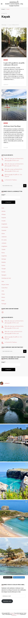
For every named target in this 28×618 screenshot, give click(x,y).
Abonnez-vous (7, 601)
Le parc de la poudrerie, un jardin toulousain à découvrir (14, 64)
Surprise (3, 217)
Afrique (3, 214)
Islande (3, 211)
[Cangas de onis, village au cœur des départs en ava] (14, 405)
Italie (2, 208)
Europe (3, 271)
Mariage (3, 259)
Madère (3, 262)
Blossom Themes (16, 614)
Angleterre (4, 246)
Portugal (3, 303)
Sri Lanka (4, 240)
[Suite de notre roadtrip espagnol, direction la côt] (14, 518)
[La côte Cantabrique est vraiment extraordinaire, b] (14, 480)
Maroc (3, 297)
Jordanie (3, 243)
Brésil (2, 300)
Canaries (3, 230)
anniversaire (4, 227)
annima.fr (14, 1)
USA (2, 291)
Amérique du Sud (6, 278)
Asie (2, 281)
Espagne (3, 275)
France (5, 123)
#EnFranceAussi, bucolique (12, 126)
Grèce (3, 233)
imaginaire (4, 224)
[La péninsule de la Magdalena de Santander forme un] (14, 556)
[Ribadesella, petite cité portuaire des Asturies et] (14, 443)
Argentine (4, 256)
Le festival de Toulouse (11, 180)
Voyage (3, 268)
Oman (3, 294)
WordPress (14, 615)
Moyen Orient (5, 284)
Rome (3, 252)
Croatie (3, 220)
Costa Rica (4, 287)
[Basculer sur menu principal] (1, 3)
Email (3, 195)
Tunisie (3, 249)
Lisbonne (3, 236)
